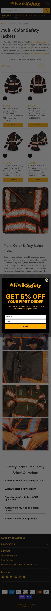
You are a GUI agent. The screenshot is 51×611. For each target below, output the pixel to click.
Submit (25, 326)
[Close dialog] (47, 280)
